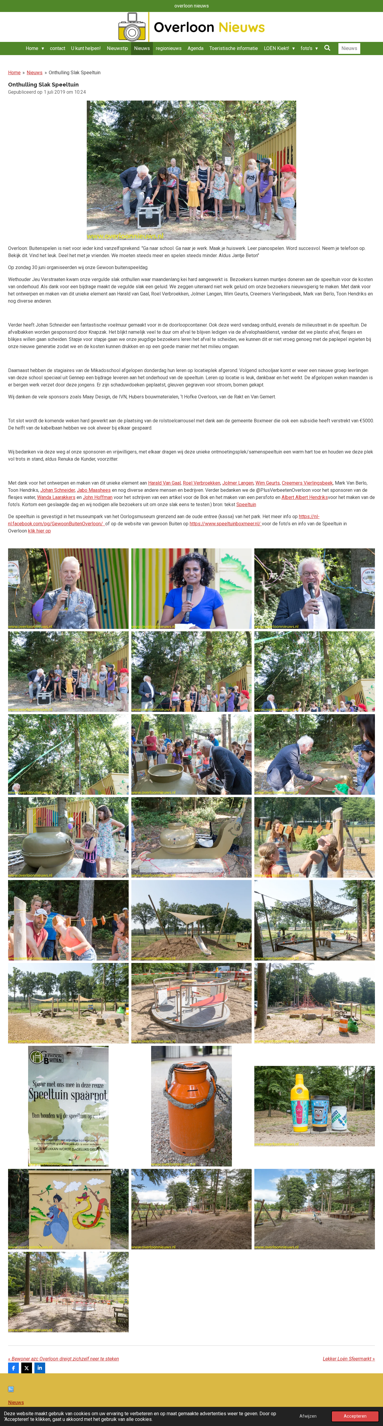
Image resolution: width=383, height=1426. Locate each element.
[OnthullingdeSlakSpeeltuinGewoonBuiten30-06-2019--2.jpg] (68, 588)
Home (14, 72)
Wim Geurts (268, 483)
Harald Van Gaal (164, 483)
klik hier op (39, 531)
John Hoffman (98, 497)
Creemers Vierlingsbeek (307, 483)
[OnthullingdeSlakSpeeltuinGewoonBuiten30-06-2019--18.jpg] (191, 1003)
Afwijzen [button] (308, 1416)
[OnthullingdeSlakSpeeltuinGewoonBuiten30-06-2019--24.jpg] (191, 1209)
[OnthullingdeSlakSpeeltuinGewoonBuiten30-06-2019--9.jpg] (191, 754)
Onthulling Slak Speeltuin (75, 72)
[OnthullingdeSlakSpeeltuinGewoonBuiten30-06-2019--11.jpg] (68, 837)
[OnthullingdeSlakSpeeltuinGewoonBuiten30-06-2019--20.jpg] (68, 1106)
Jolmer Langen (237, 483)
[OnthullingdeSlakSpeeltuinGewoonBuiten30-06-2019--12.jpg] (191, 837)
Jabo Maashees (94, 490)
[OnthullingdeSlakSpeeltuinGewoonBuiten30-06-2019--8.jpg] (68, 754)
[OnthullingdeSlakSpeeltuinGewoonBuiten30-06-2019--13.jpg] (314, 837)
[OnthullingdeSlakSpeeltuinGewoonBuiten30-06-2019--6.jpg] (191, 671)
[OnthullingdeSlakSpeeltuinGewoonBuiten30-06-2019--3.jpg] (191, 588)
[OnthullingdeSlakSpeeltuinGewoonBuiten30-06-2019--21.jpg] (191, 1106)
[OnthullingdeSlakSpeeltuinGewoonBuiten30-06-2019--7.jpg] (314, 671)
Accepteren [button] (355, 1416)
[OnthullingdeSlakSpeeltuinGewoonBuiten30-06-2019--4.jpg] (314, 588)
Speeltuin (246, 504)
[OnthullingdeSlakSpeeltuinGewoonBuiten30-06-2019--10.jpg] (314, 754)
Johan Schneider (57, 490)
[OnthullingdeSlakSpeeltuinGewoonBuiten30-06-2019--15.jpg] (191, 920)
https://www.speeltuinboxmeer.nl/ (225, 524)
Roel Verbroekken (201, 483)
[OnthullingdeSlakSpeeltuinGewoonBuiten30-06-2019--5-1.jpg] (68, 671)
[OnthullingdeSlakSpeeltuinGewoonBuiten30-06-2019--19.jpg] (314, 1003)
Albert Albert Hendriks (305, 497)
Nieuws (34, 72)
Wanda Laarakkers (56, 497)
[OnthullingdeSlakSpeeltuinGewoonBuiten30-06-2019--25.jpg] (314, 1209)
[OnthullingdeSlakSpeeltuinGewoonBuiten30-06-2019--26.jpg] (68, 1292)
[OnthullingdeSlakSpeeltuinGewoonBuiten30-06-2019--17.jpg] (68, 1003)
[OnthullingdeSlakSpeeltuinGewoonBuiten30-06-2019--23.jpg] (68, 1209)
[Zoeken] (327, 48)
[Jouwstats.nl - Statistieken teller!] (11, 1390)
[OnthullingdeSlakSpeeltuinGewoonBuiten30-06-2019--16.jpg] (314, 920)
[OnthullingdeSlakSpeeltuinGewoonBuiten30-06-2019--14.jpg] (68, 920)
